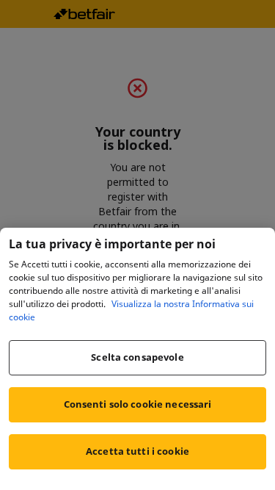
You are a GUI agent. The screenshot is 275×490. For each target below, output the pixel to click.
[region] (137, 359)
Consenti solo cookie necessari (138, 404)
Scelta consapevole (137, 357)
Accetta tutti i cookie (137, 451)
